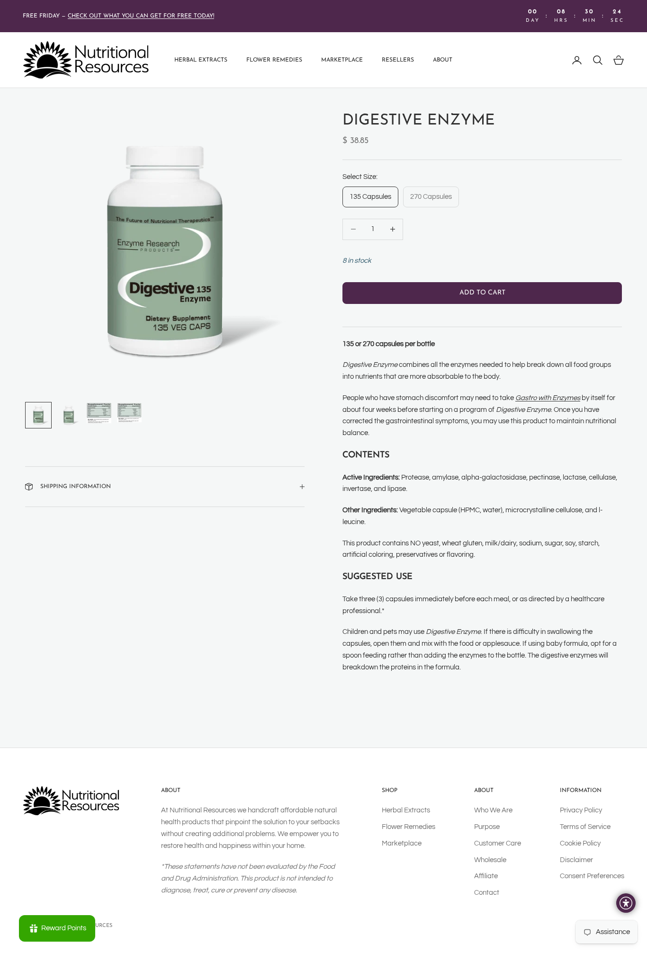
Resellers (398, 60)
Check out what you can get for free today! (141, 16)
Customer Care (497, 843)
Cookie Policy (580, 843)
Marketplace (342, 60)
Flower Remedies (274, 60)
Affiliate (486, 876)
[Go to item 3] (99, 413)
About (442, 60)
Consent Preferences (592, 876)
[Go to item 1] (38, 415)
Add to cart (482, 292)
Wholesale (490, 860)
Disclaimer (576, 860)
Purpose (487, 826)
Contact (486, 892)
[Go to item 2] (68, 415)
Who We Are (493, 810)
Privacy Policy (581, 810)
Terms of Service (585, 826)
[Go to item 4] (129, 413)
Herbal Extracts (200, 60)
